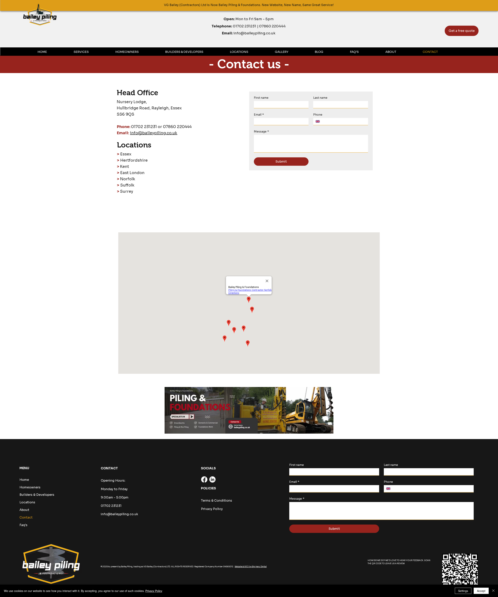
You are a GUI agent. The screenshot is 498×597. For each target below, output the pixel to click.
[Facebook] (204, 479)
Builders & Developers (36, 495)
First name (261, 97)
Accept (481, 591)
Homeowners (29, 487)
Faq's (23, 525)
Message (261, 131)
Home (24, 480)
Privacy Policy (212, 509)
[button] (92, 52)
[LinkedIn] (212, 479)
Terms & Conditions (216, 501)
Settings (463, 591)
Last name (320, 97)
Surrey (126, 191)
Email (259, 114)
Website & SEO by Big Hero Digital (251, 566)
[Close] (493, 591)
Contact (25, 517)
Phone (317, 114)
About (24, 510)
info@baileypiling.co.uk (254, 33)
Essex (125, 154)
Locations (27, 502)
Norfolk (127, 179)
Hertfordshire (134, 160)
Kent (124, 166)
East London (132, 172)
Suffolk (127, 185)
